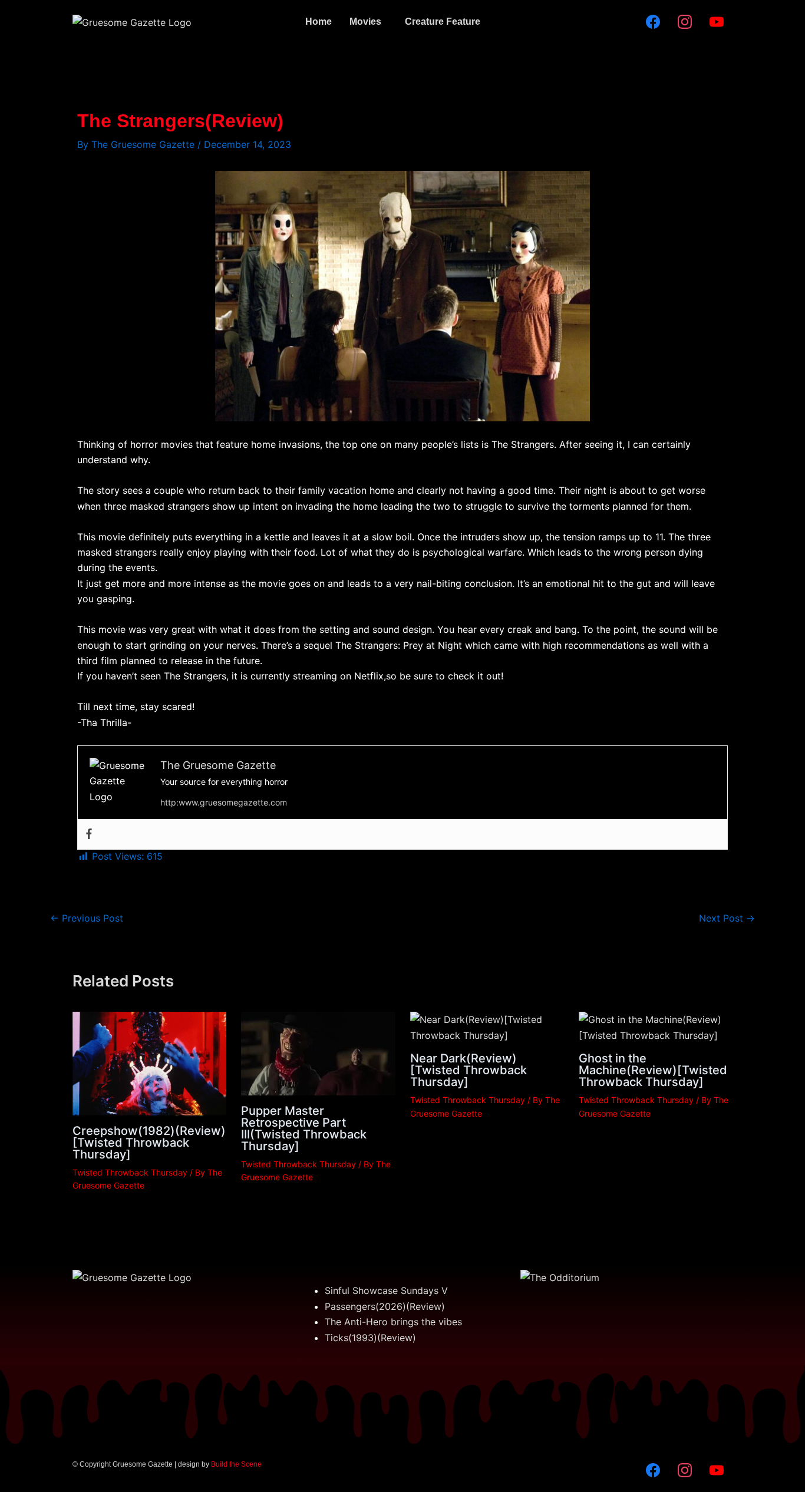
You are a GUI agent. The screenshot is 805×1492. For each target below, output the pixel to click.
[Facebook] (89, 834)
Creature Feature (442, 21)
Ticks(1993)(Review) (370, 1338)
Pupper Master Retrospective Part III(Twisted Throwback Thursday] (304, 1128)
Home (318, 21)
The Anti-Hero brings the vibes (393, 1322)
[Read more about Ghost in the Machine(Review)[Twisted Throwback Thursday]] (656, 1026)
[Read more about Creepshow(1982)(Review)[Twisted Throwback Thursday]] (149, 1062)
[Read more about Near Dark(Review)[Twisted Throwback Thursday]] (487, 1026)
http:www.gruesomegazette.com (223, 802)
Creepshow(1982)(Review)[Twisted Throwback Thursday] (149, 1142)
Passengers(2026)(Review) (385, 1306)
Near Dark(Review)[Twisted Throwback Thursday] (468, 1070)
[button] (368, 21)
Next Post (727, 918)
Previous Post (86, 918)
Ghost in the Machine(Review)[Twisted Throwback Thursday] (653, 1070)
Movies (365, 21)
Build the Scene (236, 1464)
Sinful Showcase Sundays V (386, 1290)
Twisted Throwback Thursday (129, 1172)
